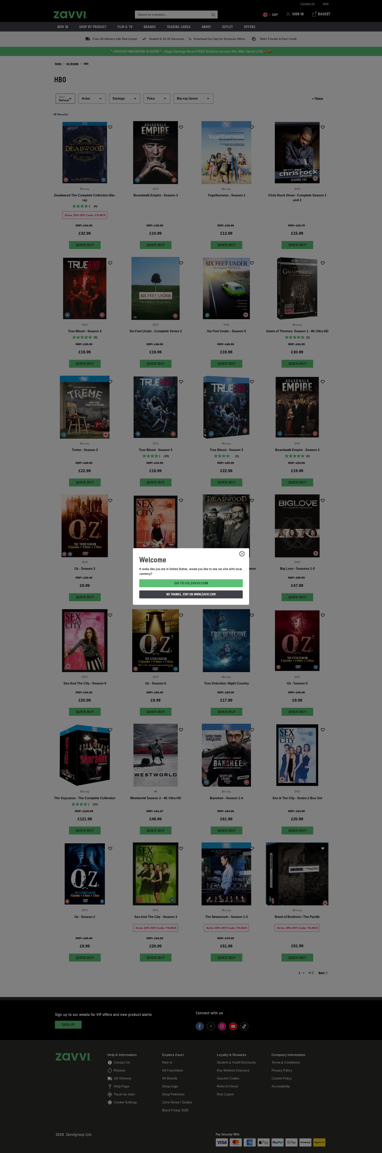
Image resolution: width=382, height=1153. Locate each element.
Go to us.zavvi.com (191, 583)
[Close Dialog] (242, 553)
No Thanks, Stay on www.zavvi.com (191, 594)
